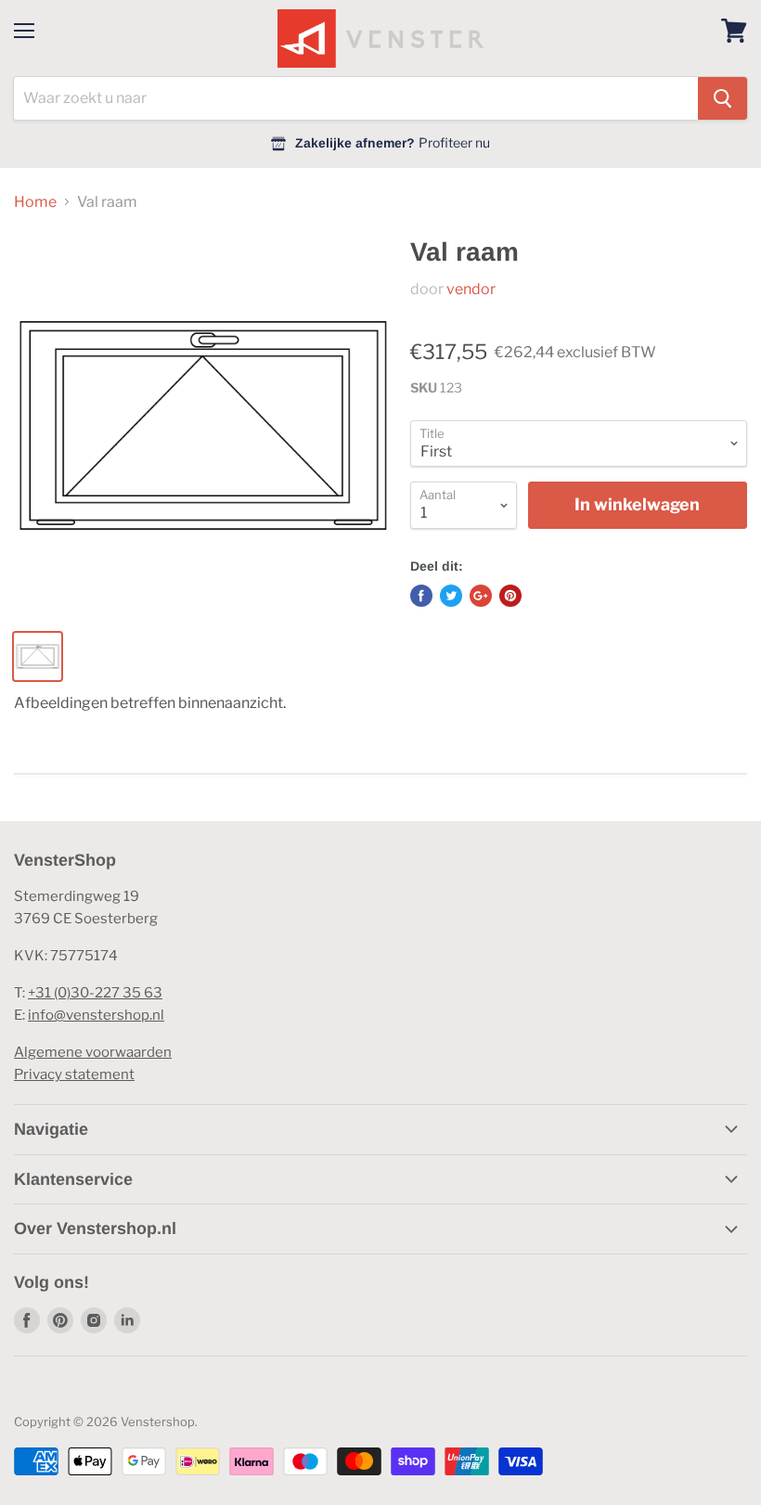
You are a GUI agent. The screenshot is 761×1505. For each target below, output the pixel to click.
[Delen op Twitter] (451, 596)
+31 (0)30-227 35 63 (95, 992)
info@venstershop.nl (96, 1015)
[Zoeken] (722, 98)
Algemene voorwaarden (93, 1052)
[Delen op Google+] (481, 596)
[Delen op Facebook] (421, 596)
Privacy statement (74, 1074)
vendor (471, 289)
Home (35, 202)
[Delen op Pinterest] (510, 596)
